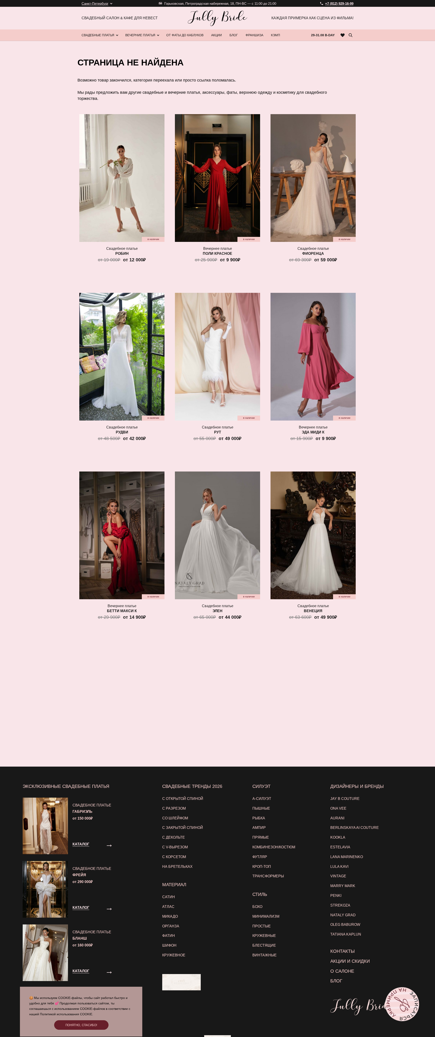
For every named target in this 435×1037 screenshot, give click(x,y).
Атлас (168, 907)
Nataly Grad (343, 915)
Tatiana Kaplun (345, 934)
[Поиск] (350, 35)
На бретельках (177, 867)
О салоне (342, 971)
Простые (261, 926)
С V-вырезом (175, 847)
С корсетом (174, 857)
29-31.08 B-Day (323, 35)
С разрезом (174, 808)
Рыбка (258, 818)
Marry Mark (342, 886)
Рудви (122, 432)
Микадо (170, 916)
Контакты (342, 951)
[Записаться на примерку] (402, 1004)
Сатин (168, 897)
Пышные (261, 808)
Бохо (257, 907)
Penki (335, 895)
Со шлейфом (175, 818)
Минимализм (265, 916)
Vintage (338, 876)
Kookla (337, 837)
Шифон (169, 945)
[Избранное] (343, 35)
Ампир (259, 828)
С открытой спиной (182, 799)
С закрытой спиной (182, 828)
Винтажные (264, 955)
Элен (217, 611)
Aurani (337, 818)
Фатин (168, 936)
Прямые (260, 837)
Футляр (259, 857)
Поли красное (217, 253)
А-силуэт (261, 799)
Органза (170, 926)
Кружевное (173, 955)
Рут (217, 432)
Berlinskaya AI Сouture (354, 828)
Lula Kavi (339, 867)
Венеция (313, 611)
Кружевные (264, 936)
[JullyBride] (217, 18)
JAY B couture (345, 799)
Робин (122, 253)
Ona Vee (338, 808)
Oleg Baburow (345, 924)
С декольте (173, 837)
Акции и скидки (350, 961)
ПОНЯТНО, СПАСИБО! (81, 1025)
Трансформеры (268, 876)
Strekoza (340, 905)
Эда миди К (313, 432)
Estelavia (340, 847)
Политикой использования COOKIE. (66, 1014)
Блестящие (264, 945)
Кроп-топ (261, 867)
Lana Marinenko (346, 857)
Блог (336, 980)
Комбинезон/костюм (273, 847)
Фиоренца (313, 253)
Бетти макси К (122, 611)
